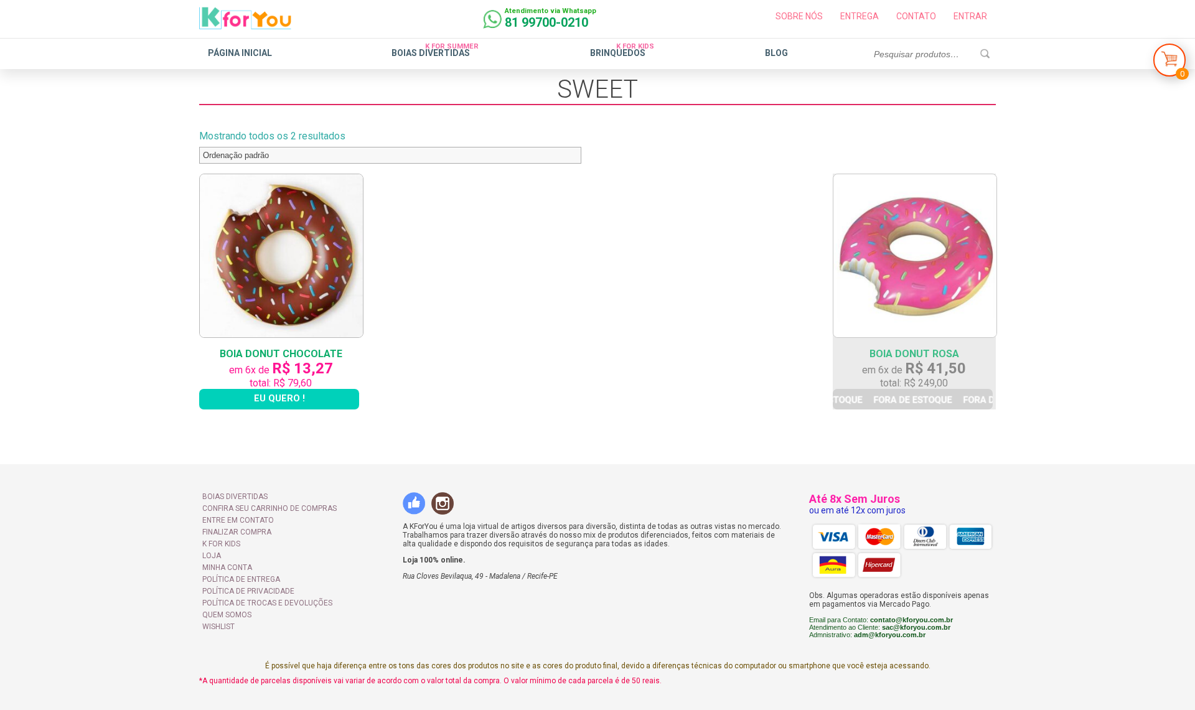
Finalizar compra (236, 532)
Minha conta (227, 567)
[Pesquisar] (984, 54)
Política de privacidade (248, 591)
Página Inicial (240, 53)
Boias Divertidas (430, 53)
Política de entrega (241, 579)
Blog (776, 53)
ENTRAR (970, 16)
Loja (211, 555)
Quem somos (226, 614)
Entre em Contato (238, 520)
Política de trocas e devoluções (267, 603)
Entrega (859, 16)
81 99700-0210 (546, 22)
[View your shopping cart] (1169, 63)
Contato (916, 16)
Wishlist (218, 626)
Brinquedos (617, 53)
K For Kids (221, 544)
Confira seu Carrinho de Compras (269, 508)
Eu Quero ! (279, 398)
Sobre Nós (799, 16)
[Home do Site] (245, 24)
